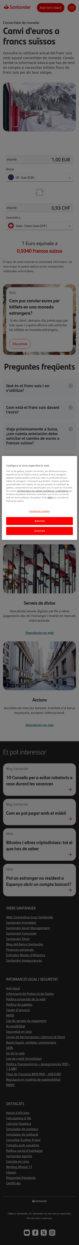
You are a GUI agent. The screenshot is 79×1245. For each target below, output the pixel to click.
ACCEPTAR (39, 530)
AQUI (50, 497)
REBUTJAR (40, 521)
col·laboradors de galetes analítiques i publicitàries (42, 490)
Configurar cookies (39, 511)
